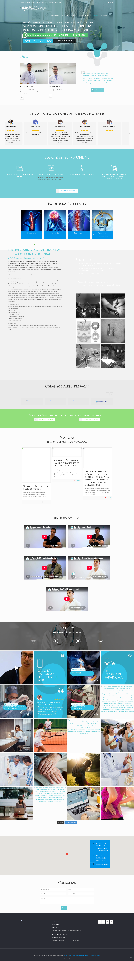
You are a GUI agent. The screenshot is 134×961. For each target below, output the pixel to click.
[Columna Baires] (34, 8)
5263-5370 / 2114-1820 (58, 938)
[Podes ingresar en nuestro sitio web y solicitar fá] (50, 667)
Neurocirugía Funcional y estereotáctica (36, 487)
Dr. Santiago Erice (56, 87)
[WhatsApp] (108, 2)
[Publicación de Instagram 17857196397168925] (16, 667)
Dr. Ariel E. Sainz (26, 87)
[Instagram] (112, 2)
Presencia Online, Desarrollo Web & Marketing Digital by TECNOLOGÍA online (81, 956)
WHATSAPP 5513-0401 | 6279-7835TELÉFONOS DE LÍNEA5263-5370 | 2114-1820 (101, 858)
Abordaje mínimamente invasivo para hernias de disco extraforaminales (66, 463)
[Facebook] (110, 2)
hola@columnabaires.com (54, 2)
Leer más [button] (17, 142)
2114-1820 (43, 2)
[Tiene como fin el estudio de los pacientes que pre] (83, 667)
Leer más (47, 502)
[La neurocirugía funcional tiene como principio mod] (16, 701)
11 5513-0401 (55, 924)
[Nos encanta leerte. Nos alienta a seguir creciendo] (50, 701)
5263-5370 (35, 2)
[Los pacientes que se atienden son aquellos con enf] (83, 701)
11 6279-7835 (55, 927)
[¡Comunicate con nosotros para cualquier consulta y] (16, 735)
